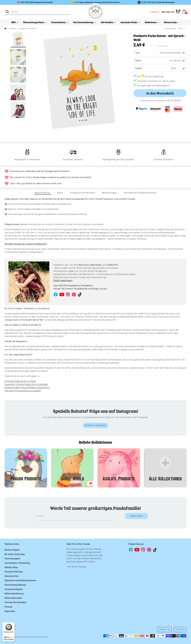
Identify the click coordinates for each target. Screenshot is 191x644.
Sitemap (8, 606)
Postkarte (13, 28)
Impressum (10, 611)
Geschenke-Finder (129, 22)
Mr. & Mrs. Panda (27, 637)
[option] (156, 2)
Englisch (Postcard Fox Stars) (20, 381)
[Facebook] (55, 294)
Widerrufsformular (13, 597)
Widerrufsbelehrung (14, 593)
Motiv (60, 192)
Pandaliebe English (14, 589)
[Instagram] (67, 294)
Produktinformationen (82, 192)
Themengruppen (12, 558)
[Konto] (178, 12)
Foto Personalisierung (83, 22)
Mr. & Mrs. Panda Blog (15, 554)
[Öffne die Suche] (7, 11)
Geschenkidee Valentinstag (17, 562)
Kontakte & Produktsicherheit (140, 192)
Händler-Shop (11, 567)
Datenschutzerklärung (15, 584)
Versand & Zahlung (13, 571)
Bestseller (168, 12)
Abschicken (136, 516)
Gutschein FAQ (11, 576)
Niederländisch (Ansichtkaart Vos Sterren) (27, 387)
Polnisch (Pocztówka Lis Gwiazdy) (23, 390)
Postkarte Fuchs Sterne (28, 28)
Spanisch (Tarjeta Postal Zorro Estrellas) (26, 384)
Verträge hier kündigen (16, 602)
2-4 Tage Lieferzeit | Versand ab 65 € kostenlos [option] (97, 2)
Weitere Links (170, 22)
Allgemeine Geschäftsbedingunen (20, 580)
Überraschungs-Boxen (33, 22)
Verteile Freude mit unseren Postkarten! (26, 244)
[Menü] (186, 638)
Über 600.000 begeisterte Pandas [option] (37, 2)
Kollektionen (151, 22)
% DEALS (154, 12)
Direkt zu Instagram (95, 425)
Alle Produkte (107, 22)
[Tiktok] (80, 294)
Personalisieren (58, 22)
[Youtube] (61, 294)
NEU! (13, 22)
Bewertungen (109, 192)
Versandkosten (162, 46)
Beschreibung (42, 192)
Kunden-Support (12, 549)
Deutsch (163, 629)
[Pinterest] (73, 294)
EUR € (179, 629)
